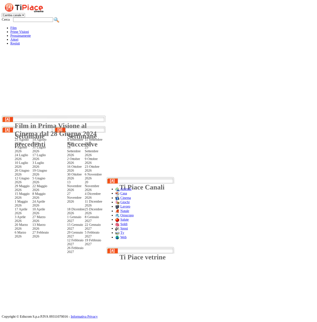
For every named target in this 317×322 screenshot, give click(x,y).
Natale (124, 211)
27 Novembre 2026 (74, 197)
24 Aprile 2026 (38, 203)
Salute (124, 219)
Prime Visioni (19, 32)
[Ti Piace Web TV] (117, 232)
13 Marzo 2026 (39, 226)
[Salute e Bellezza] (117, 219)
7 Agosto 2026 (21, 149)
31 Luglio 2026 (39, 149)
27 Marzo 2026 (39, 219)
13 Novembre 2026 (74, 186)
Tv (122, 232)
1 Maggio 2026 (21, 203)
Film (13, 28)
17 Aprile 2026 (21, 211)
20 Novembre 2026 (92, 186)
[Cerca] (56, 19)
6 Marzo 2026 (20, 234)
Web (123, 237)
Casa (123, 193)
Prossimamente (20, 35)
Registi (15, 43)
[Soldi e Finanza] (117, 224)
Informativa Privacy (84, 316)
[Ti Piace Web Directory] (117, 237)
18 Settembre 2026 (74, 151)
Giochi (125, 202)
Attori (14, 39)
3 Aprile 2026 (20, 219)
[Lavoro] (117, 206)
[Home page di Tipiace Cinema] (26, 7)
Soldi (123, 224)
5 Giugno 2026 (38, 180)
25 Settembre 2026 (91, 151)
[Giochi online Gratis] (117, 202)
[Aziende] (117, 189)
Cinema (125, 198)
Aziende (126, 189)
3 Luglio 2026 (38, 164)
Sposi (124, 228)
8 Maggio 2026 (39, 195)
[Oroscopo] (117, 215)
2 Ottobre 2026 (73, 161)
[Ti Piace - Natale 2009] (117, 211)
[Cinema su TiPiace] (117, 198)
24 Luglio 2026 (21, 157)
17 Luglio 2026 (39, 157)
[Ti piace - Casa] (117, 193)
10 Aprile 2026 (38, 211)
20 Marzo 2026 (21, 226)
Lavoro (125, 206)
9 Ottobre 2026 (91, 161)
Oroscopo (127, 215)
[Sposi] (117, 228)
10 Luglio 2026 (21, 164)
